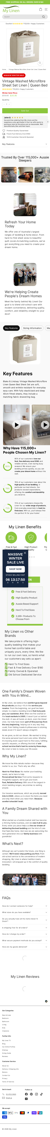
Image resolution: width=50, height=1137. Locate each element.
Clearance (5, 1031)
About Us (5, 1066)
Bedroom (5, 1018)
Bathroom (5, 1021)
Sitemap (5, 1050)
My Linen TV (6, 1040)
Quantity (5, 100)
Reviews (5, 1056)
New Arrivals (6, 1015)
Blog (3, 1044)
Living (4, 1024)
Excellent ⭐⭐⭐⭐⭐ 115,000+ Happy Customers (25, 24)
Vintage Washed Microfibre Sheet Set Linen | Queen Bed (27, 69)
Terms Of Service (8, 1082)
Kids (3, 1028)
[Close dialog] (25, 553)
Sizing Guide (6, 1053)
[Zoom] (40, 62)
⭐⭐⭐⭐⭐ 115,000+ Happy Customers (17, 89)
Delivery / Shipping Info (10, 1069)
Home (4, 69)
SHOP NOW (15, 569)
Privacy (4, 1078)
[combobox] (25, 16)
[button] (2, 121)
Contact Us (6, 1075)
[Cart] (41, 9)
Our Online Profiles (8, 1047)
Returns (4, 1072)
